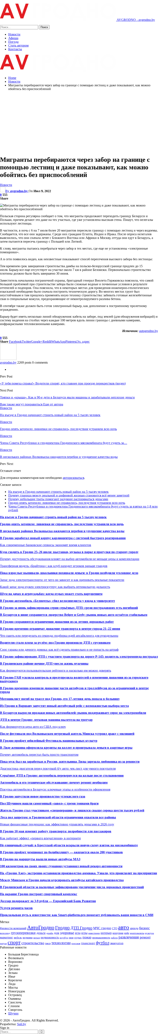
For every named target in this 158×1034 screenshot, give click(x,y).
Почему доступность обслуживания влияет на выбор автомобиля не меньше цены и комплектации (69, 559)
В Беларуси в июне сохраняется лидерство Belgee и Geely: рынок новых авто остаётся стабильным (73, 614)
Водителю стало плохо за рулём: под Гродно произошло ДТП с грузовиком (55, 642)
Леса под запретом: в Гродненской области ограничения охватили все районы (58, 817)
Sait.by (21, 1024)
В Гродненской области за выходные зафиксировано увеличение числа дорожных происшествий (72, 887)
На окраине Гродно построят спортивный (31, 894)
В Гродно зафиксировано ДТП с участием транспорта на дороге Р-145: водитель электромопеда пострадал (79, 656)
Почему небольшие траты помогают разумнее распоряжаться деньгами (58, 499)
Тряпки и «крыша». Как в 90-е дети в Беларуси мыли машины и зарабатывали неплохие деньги (67, 397)
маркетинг (6, 937)
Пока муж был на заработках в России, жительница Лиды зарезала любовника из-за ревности (69, 761)
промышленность (101, 937)
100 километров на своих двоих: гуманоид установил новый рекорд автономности (61, 866)
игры (84, 933)
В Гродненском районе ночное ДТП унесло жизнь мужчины (44, 663)
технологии (61, 943)
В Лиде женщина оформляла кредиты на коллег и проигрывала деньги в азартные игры (66, 747)
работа (114, 938)
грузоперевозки (23, 933)
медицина (28, 937)
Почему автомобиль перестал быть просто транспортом (39, 754)
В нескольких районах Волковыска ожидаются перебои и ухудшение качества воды (62, 531)
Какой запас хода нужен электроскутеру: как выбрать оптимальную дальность (55, 587)
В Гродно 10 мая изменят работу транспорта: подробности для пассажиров (55, 831)
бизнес (144, 928)
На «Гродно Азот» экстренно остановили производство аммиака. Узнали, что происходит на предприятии (78, 873)
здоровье (67, 933)
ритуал (3, 943)
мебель (18, 937)
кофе (126, 933)
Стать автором (18, 45)
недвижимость (50, 937)
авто (123, 927)
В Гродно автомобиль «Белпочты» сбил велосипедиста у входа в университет (57, 601)
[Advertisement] (79, 123)
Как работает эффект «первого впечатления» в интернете (40, 838)
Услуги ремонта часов (16, 908)
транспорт (88, 943)
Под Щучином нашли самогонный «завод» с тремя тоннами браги (49, 803)
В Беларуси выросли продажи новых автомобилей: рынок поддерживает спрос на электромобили (73, 712)
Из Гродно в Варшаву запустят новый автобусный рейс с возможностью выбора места (64, 706)
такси (48, 943)
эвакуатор (116, 943)
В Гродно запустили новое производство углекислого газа (42, 796)
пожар (86, 937)
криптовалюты (137, 933)
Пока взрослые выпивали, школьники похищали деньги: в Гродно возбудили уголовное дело (69, 573)
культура (149, 933)
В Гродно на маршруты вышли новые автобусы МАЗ (40, 859)
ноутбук (64, 938)
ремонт (145, 937)
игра (77, 933)
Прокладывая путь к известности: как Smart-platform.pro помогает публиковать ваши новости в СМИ (76, 915)
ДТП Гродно (81, 928)
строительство (32, 943)
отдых (78, 937)
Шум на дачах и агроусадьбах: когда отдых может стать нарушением (51, 594)
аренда (134, 928)
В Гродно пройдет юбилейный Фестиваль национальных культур (48, 740)
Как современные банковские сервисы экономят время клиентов (45, 545)
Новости (14, 34)
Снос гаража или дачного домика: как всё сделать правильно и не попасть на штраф (59, 649)
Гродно (62, 927)
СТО (114, 928)
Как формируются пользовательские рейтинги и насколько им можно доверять (55, 670)
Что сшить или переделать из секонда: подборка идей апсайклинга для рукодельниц (59, 635)
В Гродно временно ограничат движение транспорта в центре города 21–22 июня (60, 628)
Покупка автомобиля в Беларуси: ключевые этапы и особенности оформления (55, 789)
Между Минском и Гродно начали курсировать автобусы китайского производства (62, 880)
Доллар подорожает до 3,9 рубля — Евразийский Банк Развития (48, 901)
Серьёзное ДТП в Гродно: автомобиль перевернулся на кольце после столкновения (62, 775)
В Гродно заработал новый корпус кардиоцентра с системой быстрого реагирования (63, 538)
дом (56, 933)
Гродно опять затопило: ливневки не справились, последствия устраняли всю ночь (66, 502)
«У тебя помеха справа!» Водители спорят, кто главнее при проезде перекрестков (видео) (63, 383)
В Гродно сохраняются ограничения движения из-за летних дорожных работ (57, 621)
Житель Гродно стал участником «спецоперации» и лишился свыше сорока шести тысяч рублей (72, 810)
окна (71, 937)
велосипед (5, 933)
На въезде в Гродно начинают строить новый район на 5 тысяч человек (58, 491)
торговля (75, 943)
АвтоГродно (40, 927)
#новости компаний (13, 928)
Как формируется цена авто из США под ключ (33, 726)
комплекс (70, 894)
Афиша (13, 38)
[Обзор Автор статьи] (8, 359)
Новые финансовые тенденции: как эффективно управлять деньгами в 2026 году (57, 824)
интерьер (106, 933)
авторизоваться (73, 477)
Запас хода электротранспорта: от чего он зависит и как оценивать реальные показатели (62, 580)
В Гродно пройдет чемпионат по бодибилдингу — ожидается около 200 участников (61, 852)
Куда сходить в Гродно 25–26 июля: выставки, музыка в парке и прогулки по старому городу (69, 552)
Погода (13, 41)
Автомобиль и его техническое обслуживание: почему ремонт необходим (54, 782)
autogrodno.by (148, 331)
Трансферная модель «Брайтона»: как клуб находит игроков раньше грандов (53, 566)
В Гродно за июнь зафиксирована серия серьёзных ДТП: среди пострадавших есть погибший (69, 607)
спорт (14, 942)
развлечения (128, 937)
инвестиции (94, 933)
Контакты (15, 49)
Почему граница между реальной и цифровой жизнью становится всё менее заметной (68, 495)
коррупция (118, 933)
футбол (102, 942)
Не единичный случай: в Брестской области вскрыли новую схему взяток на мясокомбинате (69, 845)
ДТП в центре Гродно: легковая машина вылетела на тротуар (46, 719)
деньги (40, 933)
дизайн (49, 933)
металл (36, 938)
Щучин (13, 1013)
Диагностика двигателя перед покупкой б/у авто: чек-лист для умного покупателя (58, 768)
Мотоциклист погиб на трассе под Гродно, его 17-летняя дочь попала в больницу (60, 699)
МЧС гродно (102, 928)
